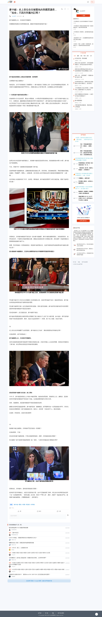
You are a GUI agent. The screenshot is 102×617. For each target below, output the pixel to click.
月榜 (81, 55)
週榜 (78, 55)
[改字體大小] (62, 9)
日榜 (75, 55)
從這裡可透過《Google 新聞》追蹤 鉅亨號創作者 (39, 580)
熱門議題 (83, 134)
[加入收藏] (65, 9)
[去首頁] (15, 2)
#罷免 (20, 504)
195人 (12, 508)
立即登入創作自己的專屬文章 (83, 217)
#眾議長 (28, 504)
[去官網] (10, 2)
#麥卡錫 (16, 504)
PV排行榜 (83, 53)
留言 (88, 55)
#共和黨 (32, 504)
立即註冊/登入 (83, 220)
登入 (92, 2)
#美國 (23, 504)
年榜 (84, 55)
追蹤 (84, 15)
